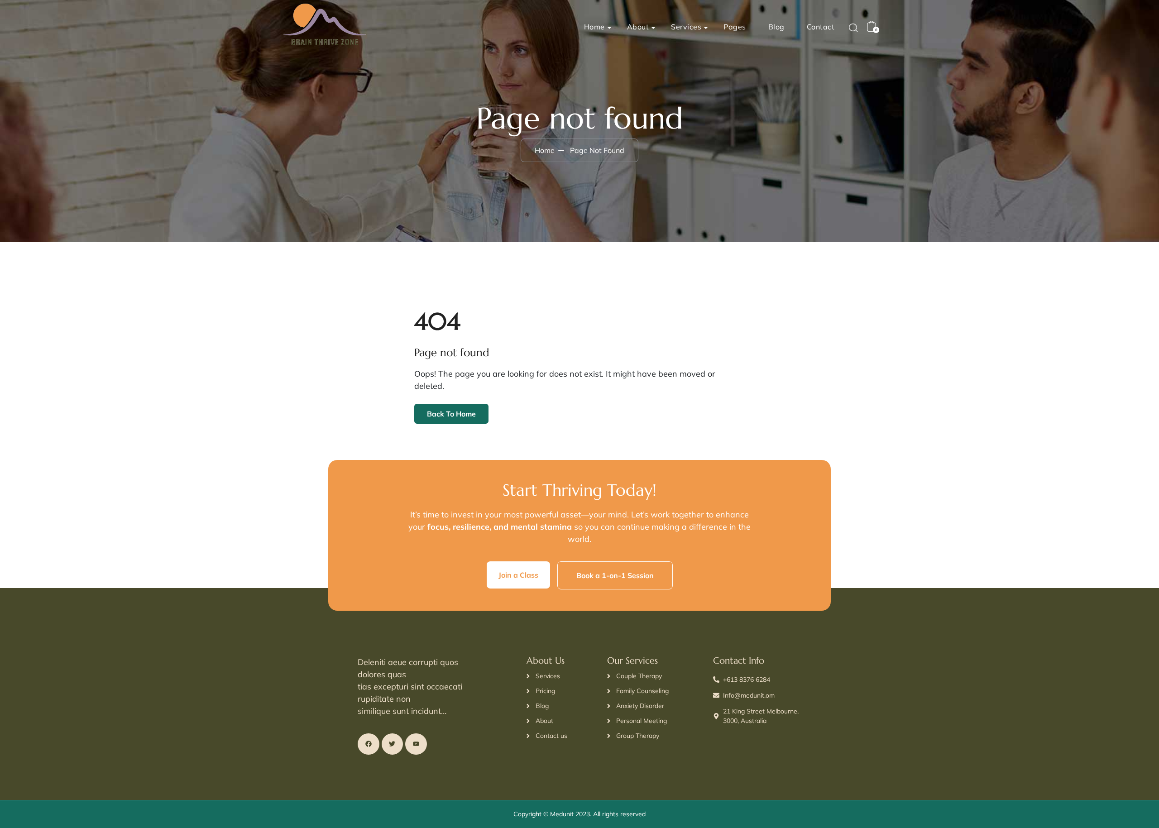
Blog (776, 26)
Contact (821, 26)
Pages (734, 26)
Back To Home (451, 413)
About (638, 26)
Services (686, 26)
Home (594, 26)
